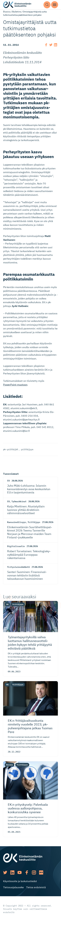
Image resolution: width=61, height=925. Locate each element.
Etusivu (6, 11)
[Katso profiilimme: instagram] (34, 872)
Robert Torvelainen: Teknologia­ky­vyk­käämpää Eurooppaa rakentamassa (28, 554)
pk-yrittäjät (10, 449)
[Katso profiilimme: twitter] (5, 872)
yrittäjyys (27, 449)
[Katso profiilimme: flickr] (41, 872)
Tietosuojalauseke (13, 887)
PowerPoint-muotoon (15, 384)
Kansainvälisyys (16, 522)
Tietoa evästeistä (36, 887)
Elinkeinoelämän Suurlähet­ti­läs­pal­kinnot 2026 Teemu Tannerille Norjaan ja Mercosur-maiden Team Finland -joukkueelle (29, 532)
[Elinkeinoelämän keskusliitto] (22, 857)
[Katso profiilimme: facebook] (26, 872)
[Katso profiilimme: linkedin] (12, 872)
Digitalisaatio (16, 546)
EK (7, 604)
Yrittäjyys (34, 522)
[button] (47, 4)
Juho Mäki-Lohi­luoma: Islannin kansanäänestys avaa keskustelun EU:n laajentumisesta (28, 489)
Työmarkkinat (18, 501)
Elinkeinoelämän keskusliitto (17, 4)
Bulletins (16, 11)
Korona (9, 765)
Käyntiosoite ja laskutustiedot (20, 881)
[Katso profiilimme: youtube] (19, 872)
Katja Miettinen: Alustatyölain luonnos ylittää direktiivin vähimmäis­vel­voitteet (26, 510)
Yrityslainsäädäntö (18, 567)
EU (8, 480)
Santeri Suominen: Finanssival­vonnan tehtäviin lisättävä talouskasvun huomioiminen (26, 575)
